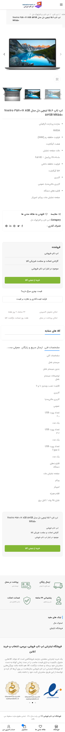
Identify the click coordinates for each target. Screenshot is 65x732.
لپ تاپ (55, 14)
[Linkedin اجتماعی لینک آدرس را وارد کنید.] (10, 226)
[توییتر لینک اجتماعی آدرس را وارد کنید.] (18, 226)
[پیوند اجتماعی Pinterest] (14, 226)
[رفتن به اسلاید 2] (32, 702)
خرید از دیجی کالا (32, 280)
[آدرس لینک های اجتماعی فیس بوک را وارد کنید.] (22, 226)
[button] (6, 690)
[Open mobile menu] (61, 5)
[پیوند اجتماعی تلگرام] (6, 226)
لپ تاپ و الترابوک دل (40, 14)
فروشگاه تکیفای (56, 628)
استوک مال (58, 623)
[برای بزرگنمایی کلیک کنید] (57, 79)
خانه (63, 14)
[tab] (51, 347)
